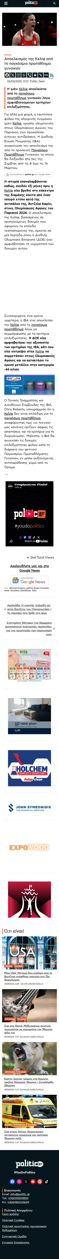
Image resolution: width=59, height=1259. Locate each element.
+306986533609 (18, 1202)
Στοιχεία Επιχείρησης (16, 1242)
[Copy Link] (40, 75)
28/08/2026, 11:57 (11, 1036)
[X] (12, 75)
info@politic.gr (20, 1194)
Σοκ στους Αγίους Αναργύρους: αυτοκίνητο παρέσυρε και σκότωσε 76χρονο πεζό (26, 1135)
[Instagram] (18, 75)
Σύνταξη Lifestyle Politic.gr (31, 984)
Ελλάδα (8, 1124)
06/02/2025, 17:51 (17, 81)
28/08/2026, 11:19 (11, 1089)
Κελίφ (23, 89)
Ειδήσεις (8, 55)
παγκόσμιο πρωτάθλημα (22, 418)
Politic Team (37, 81)
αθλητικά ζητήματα (17, 588)
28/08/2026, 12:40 (11, 984)
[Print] (35, 75)
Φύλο (34, 590)
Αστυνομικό (10, 1019)
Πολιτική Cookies (13, 1220)
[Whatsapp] (23, 75)
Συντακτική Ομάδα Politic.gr (32, 1036)
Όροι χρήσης (10, 1214)
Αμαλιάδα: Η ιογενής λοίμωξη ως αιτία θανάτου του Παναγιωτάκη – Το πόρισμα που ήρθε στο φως (29, 609)
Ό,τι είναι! (19, 966)
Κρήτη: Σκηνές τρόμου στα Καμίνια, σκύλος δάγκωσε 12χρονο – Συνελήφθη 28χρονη (29, 1082)
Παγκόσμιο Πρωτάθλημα (20, 590)
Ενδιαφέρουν (19, 1124)
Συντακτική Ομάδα (14, 1236)
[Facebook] (7, 75)
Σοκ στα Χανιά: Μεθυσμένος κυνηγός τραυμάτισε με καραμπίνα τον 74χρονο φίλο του (28, 1029)
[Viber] (29, 75)
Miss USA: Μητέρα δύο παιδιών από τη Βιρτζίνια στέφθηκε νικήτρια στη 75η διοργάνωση (28, 976)
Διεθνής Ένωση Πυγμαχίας (37, 588)
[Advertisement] (29, 283)
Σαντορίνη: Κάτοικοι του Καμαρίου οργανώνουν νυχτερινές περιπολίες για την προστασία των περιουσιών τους (28, 629)
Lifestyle (8, 966)
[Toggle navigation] (6, 3)
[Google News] (46, 75)
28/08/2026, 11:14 (11, 1142)
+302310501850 (18, 1198)
